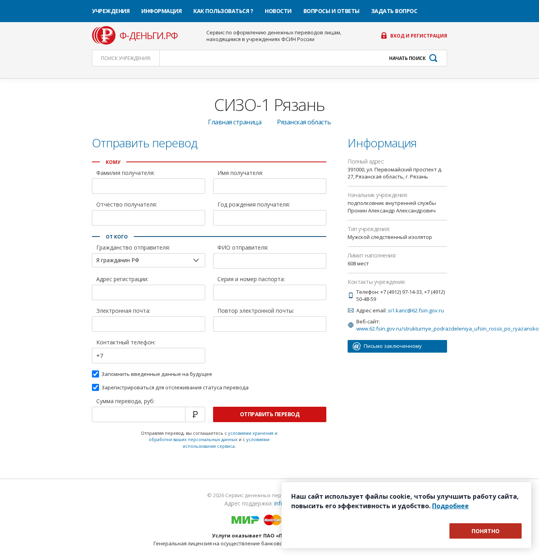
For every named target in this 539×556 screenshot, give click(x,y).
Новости (278, 11)
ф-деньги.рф (149, 35)
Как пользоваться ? (223, 11)
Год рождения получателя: (253, 205)
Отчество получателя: (126, 205)
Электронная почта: (123, 311)
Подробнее (450, 506)
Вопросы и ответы (331, 11)
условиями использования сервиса (226, 442)
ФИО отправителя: (242, 248)
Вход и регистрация (418, 36)
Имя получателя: (240, 173)
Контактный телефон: (125, 343)
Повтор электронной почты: (255, 311)
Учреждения (110, 11)
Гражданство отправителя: (133, 248)
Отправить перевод (270, 414)
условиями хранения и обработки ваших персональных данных (213, 436)
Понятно (486, 531)
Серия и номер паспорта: (251, 279)
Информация (161, 11)
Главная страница (234, 122)
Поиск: (126, 58)
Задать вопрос (394, 11)
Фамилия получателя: (125, 173)
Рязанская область (304, 122)
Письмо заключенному (393, 345)
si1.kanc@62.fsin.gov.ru (416, 310)
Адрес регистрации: (122, 279)
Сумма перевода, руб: (125, 401)
